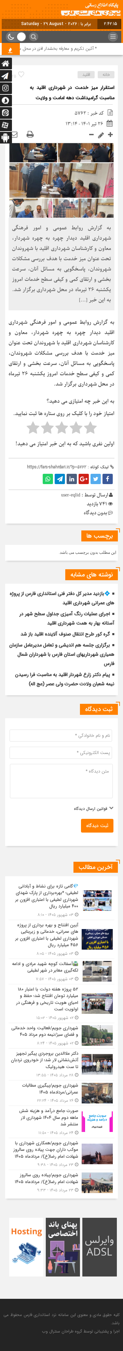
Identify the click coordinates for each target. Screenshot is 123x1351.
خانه (106, 74)
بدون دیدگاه (95, 513)
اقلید (86, 74)
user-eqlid (70, 495)
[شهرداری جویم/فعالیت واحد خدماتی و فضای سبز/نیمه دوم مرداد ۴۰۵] (61, 1035)
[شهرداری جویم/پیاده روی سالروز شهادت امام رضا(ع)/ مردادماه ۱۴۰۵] (61, 1181)
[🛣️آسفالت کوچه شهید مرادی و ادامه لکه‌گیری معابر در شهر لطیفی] (61, 971)
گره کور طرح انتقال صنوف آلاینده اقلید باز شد (65, 634)
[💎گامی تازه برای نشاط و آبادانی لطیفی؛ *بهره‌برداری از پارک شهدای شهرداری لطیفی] (61, 900)
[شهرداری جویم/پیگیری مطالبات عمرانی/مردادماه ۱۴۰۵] (61, 1093)
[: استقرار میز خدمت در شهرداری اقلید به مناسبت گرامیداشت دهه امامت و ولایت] (13, 134)
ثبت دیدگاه (97, 825)
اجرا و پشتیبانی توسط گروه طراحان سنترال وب (81, 1331)
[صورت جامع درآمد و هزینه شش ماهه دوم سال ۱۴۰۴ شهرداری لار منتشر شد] (61, 1122)
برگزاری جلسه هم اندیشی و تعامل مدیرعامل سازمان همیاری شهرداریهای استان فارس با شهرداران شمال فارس (61, 654)
